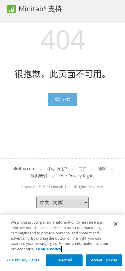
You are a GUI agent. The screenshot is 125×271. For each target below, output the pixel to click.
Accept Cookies (104, 260)
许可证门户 (57, 168)
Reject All (64, 260)
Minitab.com (23, 168)
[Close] (115, 223)
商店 (82, 168)
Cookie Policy (48, 249)
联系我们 (39, 176)
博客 (102, 168)
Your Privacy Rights (22, 260)
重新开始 (62, 99)
